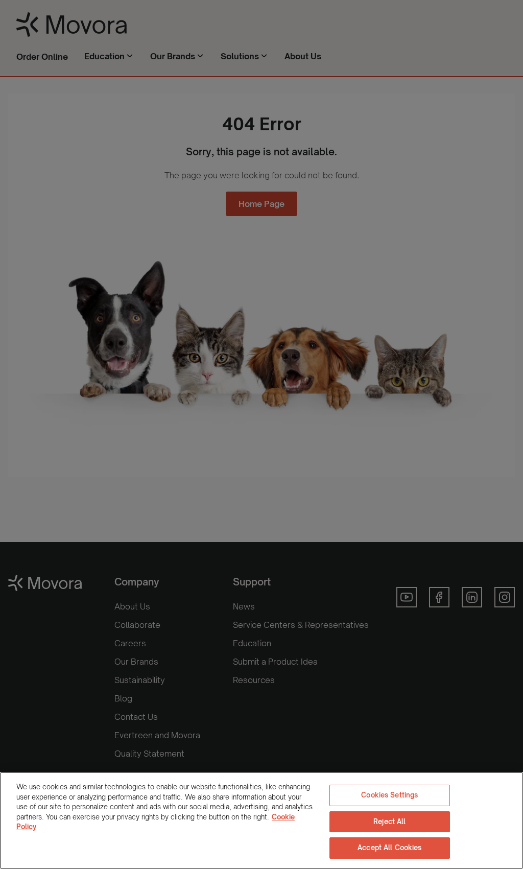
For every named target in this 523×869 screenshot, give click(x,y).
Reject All (389, 821)
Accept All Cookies (389, 847)
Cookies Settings (389, 795)
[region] (261, 820)
